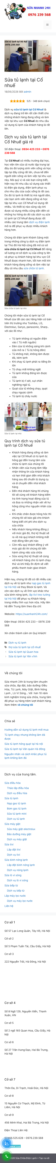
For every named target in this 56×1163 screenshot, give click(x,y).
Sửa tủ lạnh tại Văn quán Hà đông (24, 748)
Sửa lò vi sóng (12, 875)
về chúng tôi (25, 704)
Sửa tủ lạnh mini (16, 813)
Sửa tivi (8, 844)
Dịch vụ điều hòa (17, 793)
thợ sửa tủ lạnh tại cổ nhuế (25, 647)
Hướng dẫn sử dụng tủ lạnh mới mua (26, 729)
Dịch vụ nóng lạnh (17, 870)
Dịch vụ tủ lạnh (17, 642)
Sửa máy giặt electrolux (21, 829)
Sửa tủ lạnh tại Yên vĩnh (23, 656)
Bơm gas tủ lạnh (16, 808)
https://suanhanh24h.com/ (31, 614)
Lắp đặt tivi (13, 849)
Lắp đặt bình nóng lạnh (21, 864)
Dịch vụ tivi (13, 854)
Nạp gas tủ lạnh (16, 803)
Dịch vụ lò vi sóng (17, 880)
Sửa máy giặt (12, 823)
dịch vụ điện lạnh (39, 222)
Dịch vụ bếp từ (15, 890)
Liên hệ (8, 906)
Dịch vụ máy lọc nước (20, 900)
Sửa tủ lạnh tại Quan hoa (23, 651)
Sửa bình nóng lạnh (16, 859)
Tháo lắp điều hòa (18, 788)
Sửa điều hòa (12, 782)
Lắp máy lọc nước (15, 895)
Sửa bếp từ (11, 885)
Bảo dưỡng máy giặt (19, 834)
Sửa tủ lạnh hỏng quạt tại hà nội (23, 743)
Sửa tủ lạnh (11, 798)
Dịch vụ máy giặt (17, 839)
